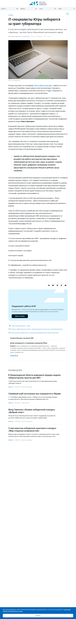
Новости (10, 387)
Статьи (10, 15)
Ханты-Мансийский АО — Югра (20, 326)
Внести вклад (19, 316)
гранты (14, 329)
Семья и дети (25, 403)
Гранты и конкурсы (36, 36)
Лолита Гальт (26, 36)
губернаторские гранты (23, 329)
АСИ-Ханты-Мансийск (15, 36)
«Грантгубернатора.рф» (43, 85)
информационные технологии (40, 329)
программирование (56, 329)
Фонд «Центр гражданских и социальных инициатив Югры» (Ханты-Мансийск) (35, 332)
